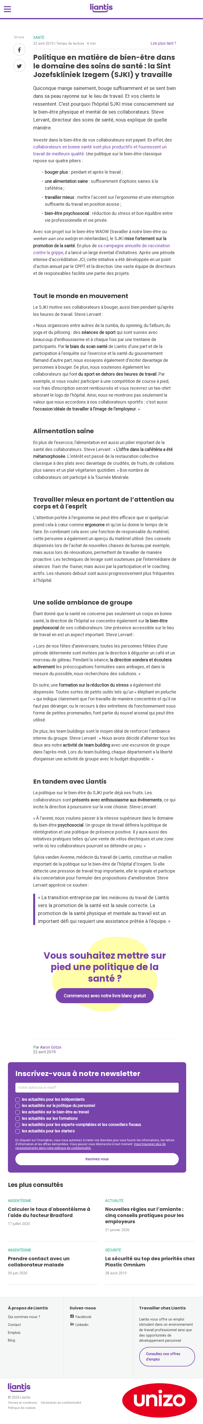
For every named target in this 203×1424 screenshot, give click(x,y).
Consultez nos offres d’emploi (163, 1357)
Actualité (114, 1201)
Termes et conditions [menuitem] (22, 1402)
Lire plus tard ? (163, 43)
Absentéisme (19, 1201)
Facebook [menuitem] (83, 1317)
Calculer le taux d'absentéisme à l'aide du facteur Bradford (49, 1212)
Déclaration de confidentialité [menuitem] (61, 1402)
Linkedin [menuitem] (81, 1325)
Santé (38, 38)
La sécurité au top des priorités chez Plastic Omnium (150, 1261)
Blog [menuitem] (11, 1340)
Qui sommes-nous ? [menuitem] (24, 1317)
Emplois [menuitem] (14, 1333)
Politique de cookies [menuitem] (22, 1408)
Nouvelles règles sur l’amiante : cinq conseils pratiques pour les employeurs (144, 1215)
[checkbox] (97, 1116)
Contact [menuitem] (14, 1325)
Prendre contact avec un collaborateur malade (39, 1261)
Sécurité (113, 1250)
